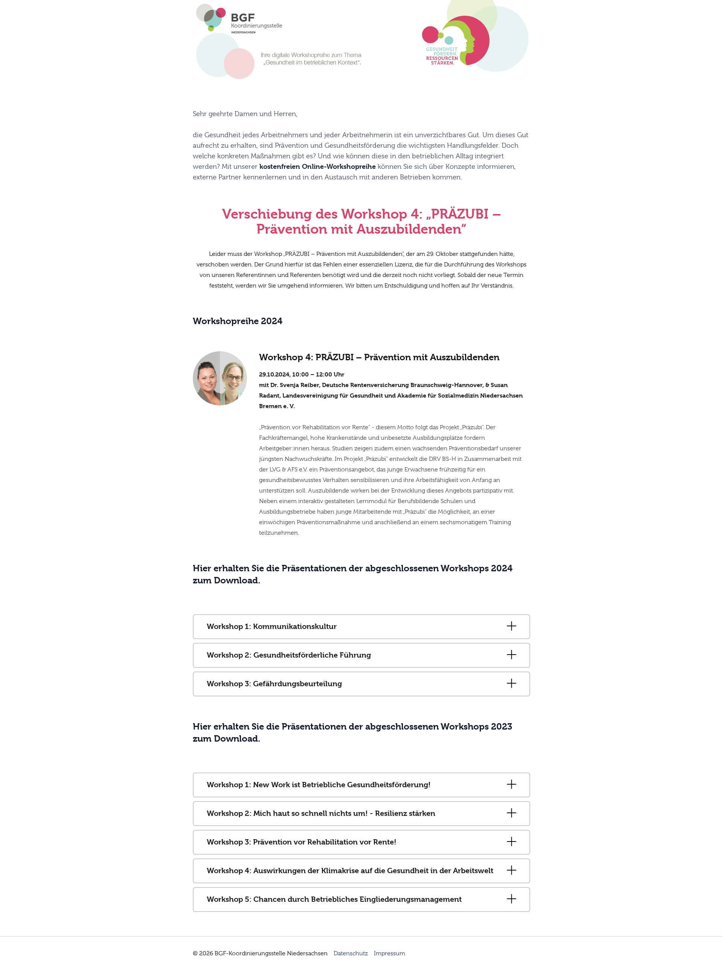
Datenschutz (351, 953)
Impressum (389, 953)
